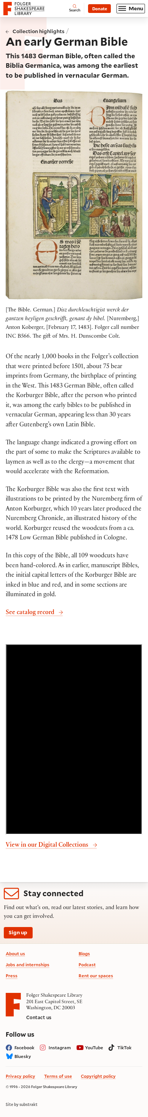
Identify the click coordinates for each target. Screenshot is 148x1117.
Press (11, 975)
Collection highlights (39, 31)
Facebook (24, 1047)
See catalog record (30, 613)
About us (15, 953)
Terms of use (58, 1076)
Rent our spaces (96, 975)
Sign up (18, 932)
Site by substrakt (22, 1104)
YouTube (94, 1047)
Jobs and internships (27, 964)
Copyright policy (98, 1076)
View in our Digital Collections (47, 846)
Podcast (87, 964)
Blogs (84, 953)
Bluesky (22, 1056)
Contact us (38, 1017)
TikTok (124, 1047)
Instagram (60, 1047)
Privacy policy (20, 1076)
